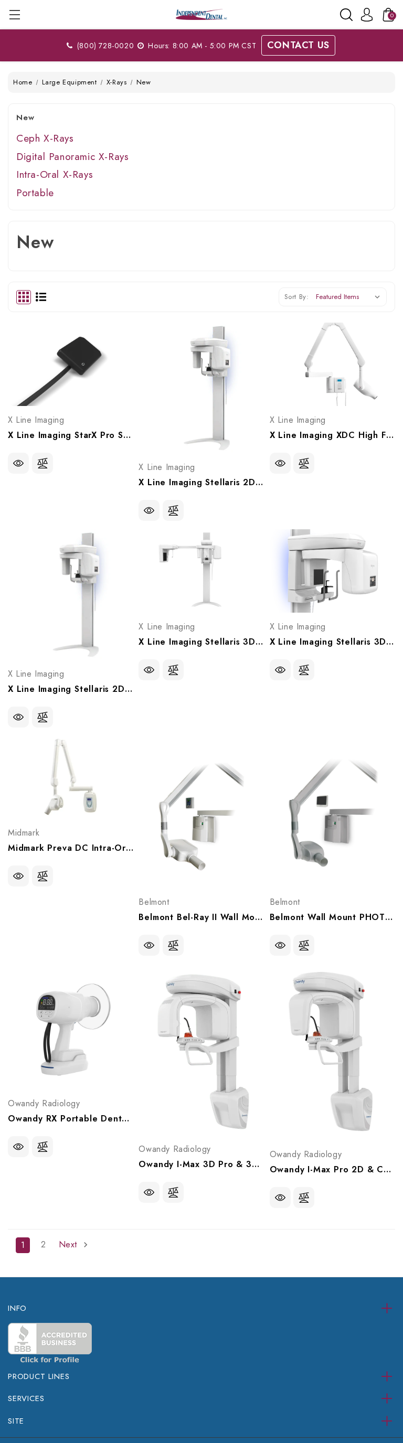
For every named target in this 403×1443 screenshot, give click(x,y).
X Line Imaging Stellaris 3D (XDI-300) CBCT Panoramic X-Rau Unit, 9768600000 (332, 642)
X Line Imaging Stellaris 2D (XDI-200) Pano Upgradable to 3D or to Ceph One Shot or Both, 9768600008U (201, 482)
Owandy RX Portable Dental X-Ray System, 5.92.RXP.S (70, 1119)
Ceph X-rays (45, 138)
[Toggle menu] (14, 14)
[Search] (346, 14)
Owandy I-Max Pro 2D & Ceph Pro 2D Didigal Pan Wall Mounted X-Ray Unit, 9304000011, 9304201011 (332, 1169)
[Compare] (42, 463)
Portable (35, 193)
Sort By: (296, 297)
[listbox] (350, 297)
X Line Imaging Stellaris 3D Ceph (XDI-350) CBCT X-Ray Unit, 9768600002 (201, 642)
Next (69, 1244)
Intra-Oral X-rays (54, 174)
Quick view (18, 463)
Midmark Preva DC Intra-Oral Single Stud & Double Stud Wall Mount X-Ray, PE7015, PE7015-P (70, 848)
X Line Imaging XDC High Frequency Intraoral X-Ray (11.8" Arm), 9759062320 (332, 435)
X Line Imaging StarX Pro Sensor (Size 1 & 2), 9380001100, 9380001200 (70, 435)
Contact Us (298, 45)
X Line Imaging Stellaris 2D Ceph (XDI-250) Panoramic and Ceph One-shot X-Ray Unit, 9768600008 (70, 689)
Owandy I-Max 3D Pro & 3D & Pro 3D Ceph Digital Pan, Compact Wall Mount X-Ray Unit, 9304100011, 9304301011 (201, 1164)
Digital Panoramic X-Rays (72, 156)
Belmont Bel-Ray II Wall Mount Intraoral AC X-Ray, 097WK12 (201, 917)
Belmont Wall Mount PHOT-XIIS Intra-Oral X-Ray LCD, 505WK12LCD (332, 917)
